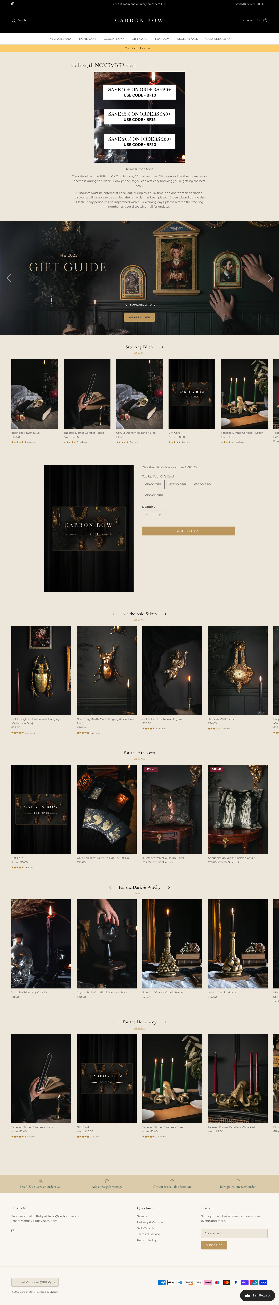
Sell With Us (145, 1228)
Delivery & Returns (150, 1222)
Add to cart (188, 531)
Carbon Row (27, 1291)
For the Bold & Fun (139, 613)
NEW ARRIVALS (60, 39)
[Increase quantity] (160, 514)
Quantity (148, 507)
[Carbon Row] (139, 20)
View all (139, 353)
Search (142, 1216)
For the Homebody (139, 1022)
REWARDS (162, 39)
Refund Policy (147, 1240)
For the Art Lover (139, 752)
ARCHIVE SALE (187, 39)
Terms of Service (148, 1234)
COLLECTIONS (114, 39)
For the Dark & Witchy (139, 887)
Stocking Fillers (140, 347)
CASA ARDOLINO (217, 39)
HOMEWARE (87, 39)
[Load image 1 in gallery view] (89, 528)
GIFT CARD (139, 39)
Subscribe (214, 1245)
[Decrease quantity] (145, 514)
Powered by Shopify (46, 1291)
